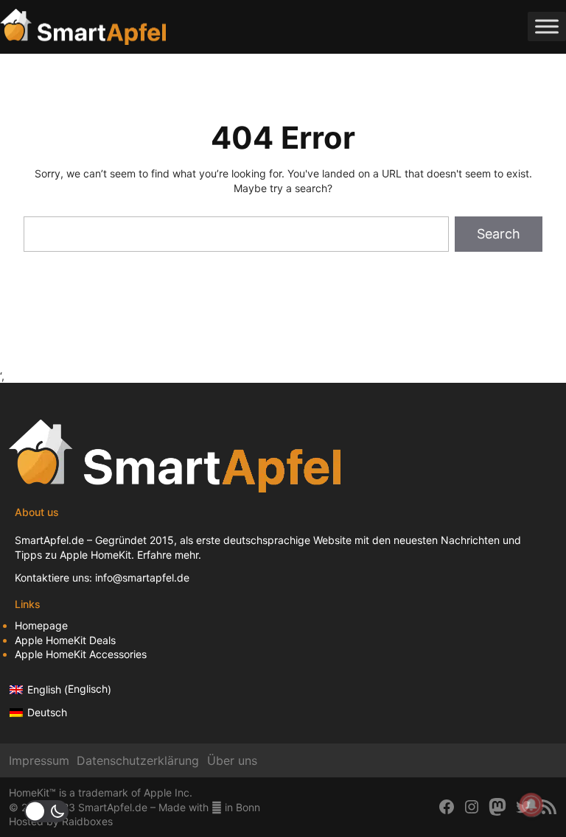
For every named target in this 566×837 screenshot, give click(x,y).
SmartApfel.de (49, 540)
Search (498, 233)
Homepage (41, 625)
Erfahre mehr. (169, 554)
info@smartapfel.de (142, 577)
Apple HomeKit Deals (65, 640)
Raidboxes (87, 821)
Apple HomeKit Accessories (81, 654)
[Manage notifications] (531, 804)
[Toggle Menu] (547, 27)
